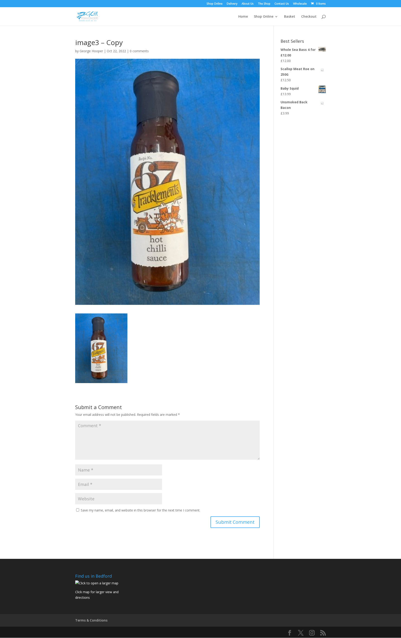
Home (243, 17)
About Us (248, 4)
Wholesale (300, 4)
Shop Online (215, 4)
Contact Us (282, 4)
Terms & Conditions (91, 620)
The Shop (264, 4)
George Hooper (91, 51)
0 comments (139, 51)
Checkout (309, 17)
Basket (289, 17)
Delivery (232, 4)
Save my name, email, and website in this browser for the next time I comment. (140, 510)
